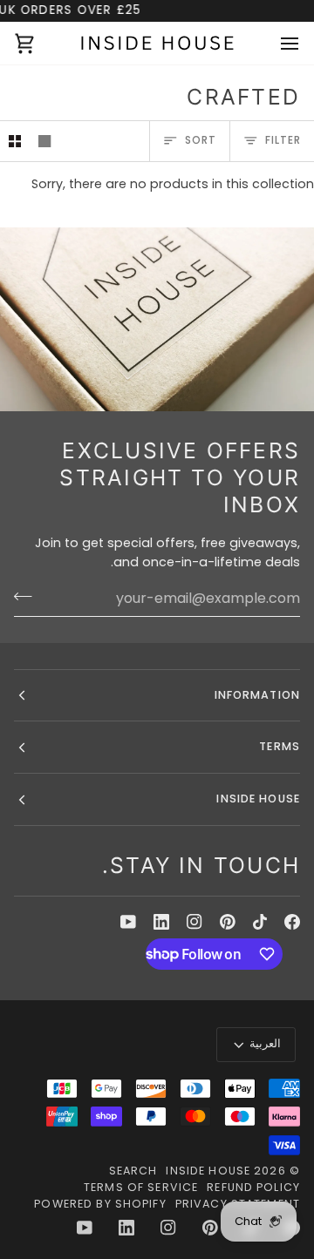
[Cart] (40, 43)
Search (133, 1170)
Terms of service (141, 1187)
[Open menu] (274, 43)
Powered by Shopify (100, 1203)
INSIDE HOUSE (208, 1170)
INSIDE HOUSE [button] (258, 798)
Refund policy (253, 1187)
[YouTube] (128, 922)
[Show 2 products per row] (15, 140)
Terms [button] (279, 746)
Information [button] (257, 694)
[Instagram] (194, 922)
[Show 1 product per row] (44, 140)
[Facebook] (292, 922)
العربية (265, 1043)
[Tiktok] (260, 922)
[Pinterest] (228, 922)
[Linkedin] (161, 922)
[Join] (28, 596)
